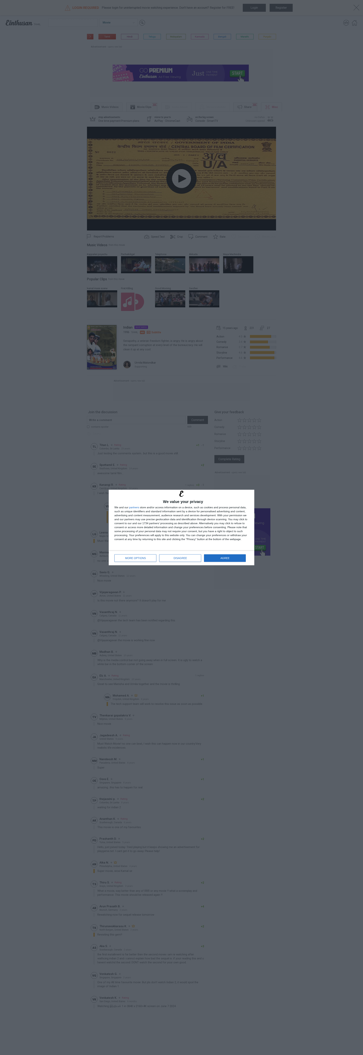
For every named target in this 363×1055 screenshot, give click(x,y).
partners (134, 507)
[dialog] (181, 527)
